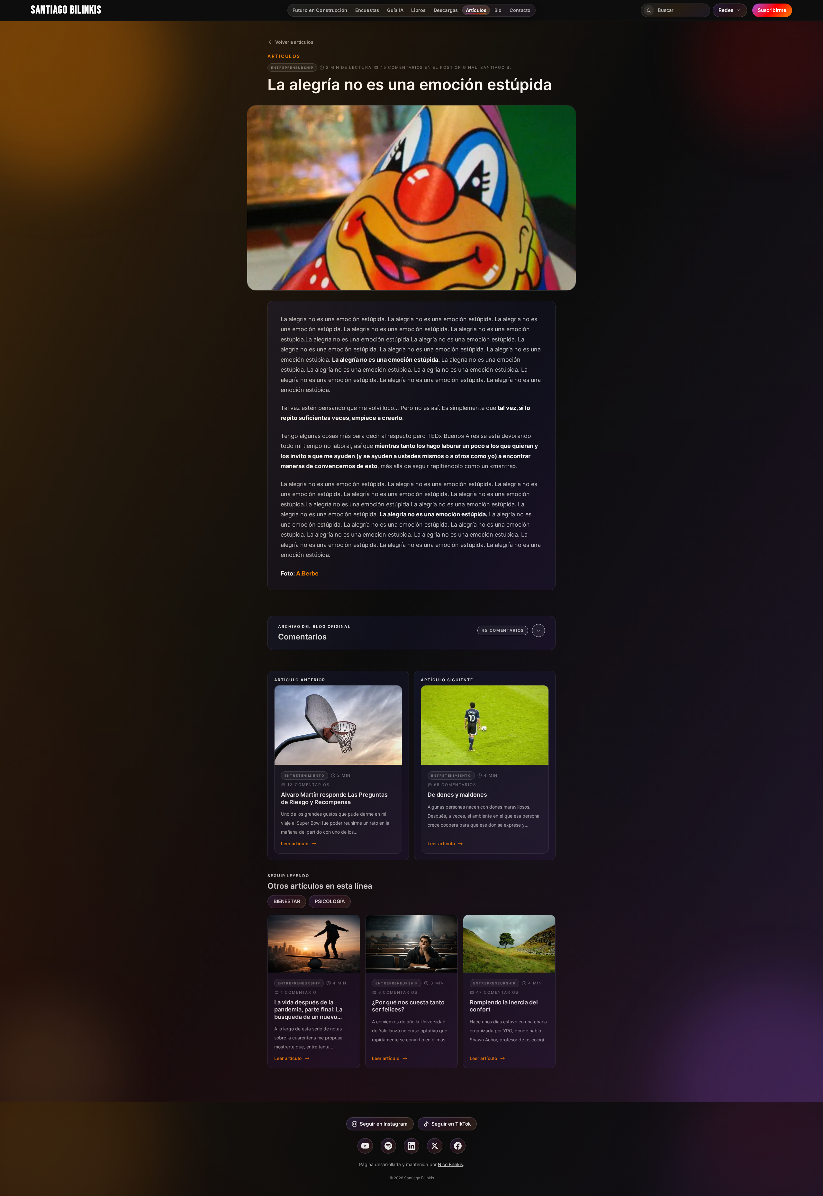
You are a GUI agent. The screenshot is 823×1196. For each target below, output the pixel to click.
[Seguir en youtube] (365, 1146)
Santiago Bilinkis (66, 10)
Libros (418, 10)
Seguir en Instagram (384, 1124)
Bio (498, 10)
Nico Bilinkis (450, 1164)
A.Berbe (307, 573)
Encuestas (367, 10)
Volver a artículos (294, 42)
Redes (726, 10)
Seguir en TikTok (451, 1124)
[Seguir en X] (434, 1146)
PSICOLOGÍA (330, 901)
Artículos (476, 10)
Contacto (520, 10)
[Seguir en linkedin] (411, 1146)
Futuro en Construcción (320, 10)
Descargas (446, 10)
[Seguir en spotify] (388, 1146)
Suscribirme (772, 10)
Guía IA (395, 10)
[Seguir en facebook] (458, 1146)
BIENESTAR (287, 901)
